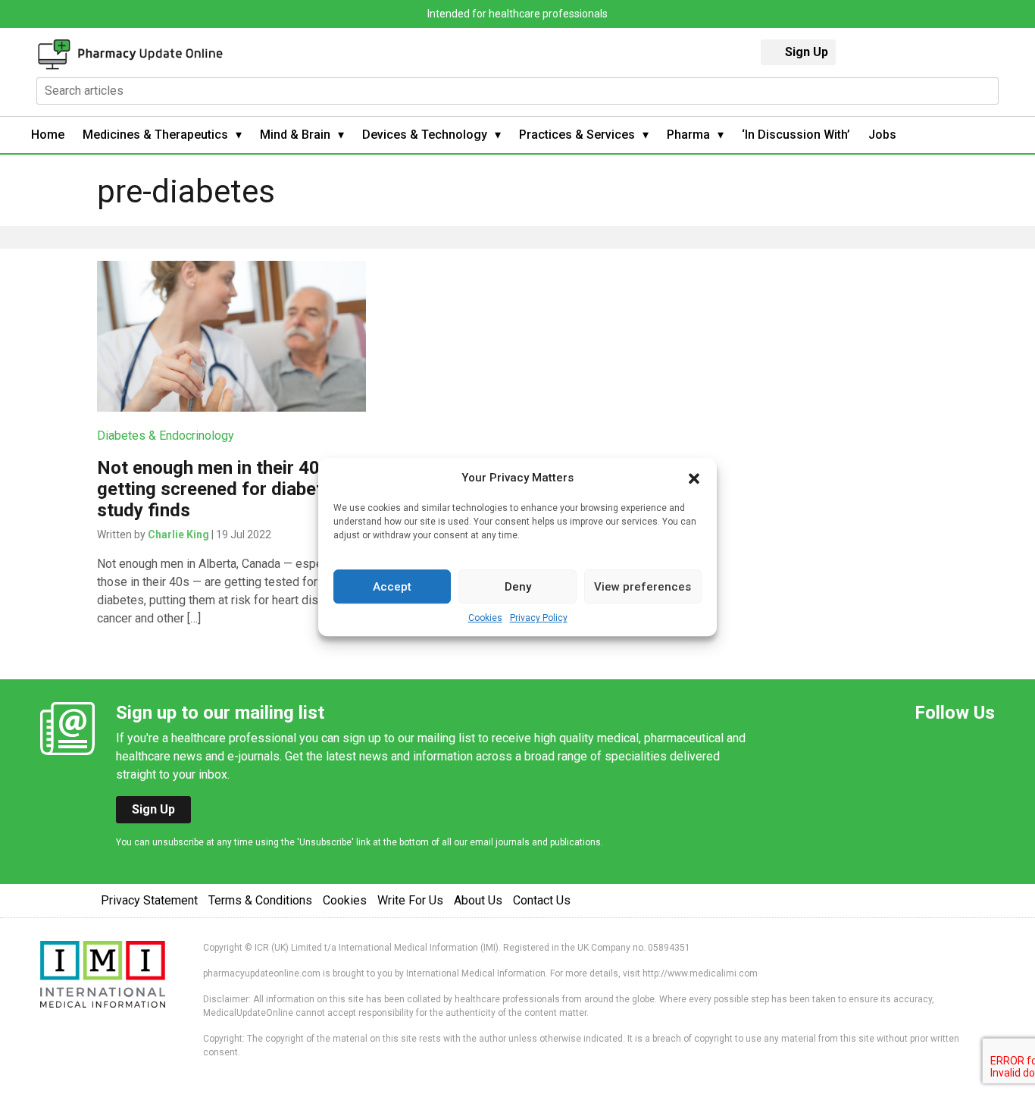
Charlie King (178, 534)
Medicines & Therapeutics (155, 134)
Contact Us (542, 900)
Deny (518, 587)
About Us (478, 900)
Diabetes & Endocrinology (165, 435)
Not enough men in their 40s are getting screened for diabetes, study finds (229, 489)
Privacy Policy (539, 618)
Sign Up (806, 52)
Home (47, 134)
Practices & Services (577, 134)
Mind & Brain (295, 134)
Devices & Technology (424, 134)
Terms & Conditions (260, 900)
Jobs (882, 134)
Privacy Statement (149, 900)
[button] (694, 477)
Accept (392, 587)
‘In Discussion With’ (796, 134)
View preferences (642, 587)
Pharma (688, 134)
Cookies (485, 618)
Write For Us (410, 900)
